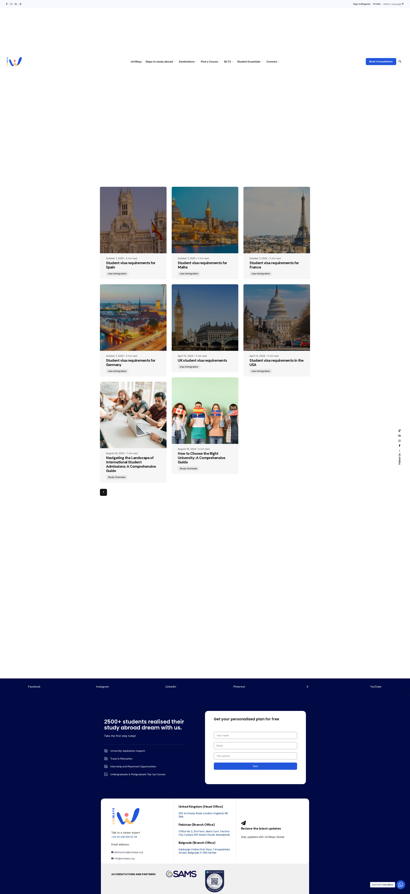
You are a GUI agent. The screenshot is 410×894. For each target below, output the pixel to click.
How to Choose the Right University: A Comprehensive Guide (201, 458)
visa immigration (117, 273)
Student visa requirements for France (274, 265)
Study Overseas (116, 477)
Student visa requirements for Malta (202, 265)
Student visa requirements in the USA (276, 362)
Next (255, 766)
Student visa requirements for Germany (130, 362)
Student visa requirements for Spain (130, 265)
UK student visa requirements (202, 360)
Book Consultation (381, 61)
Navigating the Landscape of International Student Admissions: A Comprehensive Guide (131, 464)
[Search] (400, 61)
